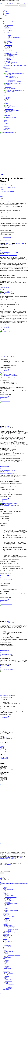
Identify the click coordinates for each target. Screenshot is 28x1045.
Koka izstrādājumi (9, 109)
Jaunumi (6, 125)
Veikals (5, 120)
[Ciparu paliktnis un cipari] (14, 654)
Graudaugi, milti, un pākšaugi (9, 916)
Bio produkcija (15, 21)
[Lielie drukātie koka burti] (14, 579)
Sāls (6, 102)
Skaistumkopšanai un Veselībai (12, 110)
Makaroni (7, 70)
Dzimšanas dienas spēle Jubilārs (7, 473)
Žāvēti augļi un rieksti (10, 953)
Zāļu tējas (7, 48)
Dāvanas (6, 123)
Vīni (9, 38)
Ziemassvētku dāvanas (7, 971)
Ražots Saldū (13, 117)
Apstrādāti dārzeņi (9, 25)
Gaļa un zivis (13, 50)
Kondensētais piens (9, 91)
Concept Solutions (8, 864)
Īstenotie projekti (3, 751)
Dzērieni (11, 30)
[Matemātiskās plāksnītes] (14, 343)
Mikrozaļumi (8, 28)
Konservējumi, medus (19, 73)
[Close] (0, 877)
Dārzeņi (7, 27)
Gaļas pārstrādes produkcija (11, 52)
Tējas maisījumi (8, 46)
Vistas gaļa (7, 58)
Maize (6, 85)
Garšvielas (7, 97)
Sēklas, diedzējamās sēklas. (14, 955)
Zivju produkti (8, 63)
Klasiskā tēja (8, 47)
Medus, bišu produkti (10, 76)
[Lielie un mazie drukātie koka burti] (14, 374)
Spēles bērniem (8, 111)
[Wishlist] (1, 175)
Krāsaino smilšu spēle (5, 427)
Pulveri (6, 100)
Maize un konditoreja (18, 83)
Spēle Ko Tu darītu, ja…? (5, 293)
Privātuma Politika (4, 757)
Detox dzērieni (8, 41)
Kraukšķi (5, 924)
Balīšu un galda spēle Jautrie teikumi (8, 505)
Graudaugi (7, 68)
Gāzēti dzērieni (8, 42)
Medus (9, 78)
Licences (2, 748)
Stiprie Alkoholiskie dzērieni (14, 37)
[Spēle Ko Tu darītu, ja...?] (14, 291)
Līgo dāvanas (8, 890)
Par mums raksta (3, 749)
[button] (4, 287)
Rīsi (6, 921)
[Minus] (14, 233)
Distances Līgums (4, 758)
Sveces (6, 112)
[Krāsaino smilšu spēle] (14, 413)
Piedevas (11, 95)
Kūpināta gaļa (8, 53)
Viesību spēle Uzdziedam (5, 622)
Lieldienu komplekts (7, 948)
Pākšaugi (7, 923)
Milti (6, 71)
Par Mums (6, 126)
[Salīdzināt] (2, 251)
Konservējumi (8, 74)
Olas (6, 92)
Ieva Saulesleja (8, 426)
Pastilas (4, 940)
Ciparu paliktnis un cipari (5, 655)
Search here (2, 6)
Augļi (6, 26)
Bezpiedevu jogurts (7, 968)
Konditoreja (8, 84)
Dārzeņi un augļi (7, 23)
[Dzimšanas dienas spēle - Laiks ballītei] (1, 185)
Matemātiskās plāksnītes (5, 356)
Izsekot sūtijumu (3, 759)
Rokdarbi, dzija (8, 114)
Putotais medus (11, 80)
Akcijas (5, 121)
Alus (9, 33)
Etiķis (6, 961)
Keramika (7, 107)
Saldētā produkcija (9, 55)
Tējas (6, 983)
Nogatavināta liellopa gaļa (11, 54)
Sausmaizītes (8, 87)
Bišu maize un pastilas (13, 77)
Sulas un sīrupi (8, 45)
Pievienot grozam (4, 234)
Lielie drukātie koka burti (5, 581)
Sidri (9, 36)
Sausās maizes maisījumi (10, 88)
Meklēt (22, 6)
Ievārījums (5, 939)
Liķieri (9, 35)
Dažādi (9, 105)
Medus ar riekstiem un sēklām (14, 81)
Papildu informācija (7, 237)
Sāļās (6, 952)
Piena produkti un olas (19, 90)
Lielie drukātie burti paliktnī (6, 695)
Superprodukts (6, 913)
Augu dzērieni (8, 40)
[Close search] (1, 875)
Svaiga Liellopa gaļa (9, 56)
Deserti (4, 905)
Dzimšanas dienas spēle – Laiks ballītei (8, 255)
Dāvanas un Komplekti (10, 106)
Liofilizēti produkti (9, 951)
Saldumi (7, 956)
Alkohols (7, 32)
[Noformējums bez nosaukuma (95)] (8, 132)
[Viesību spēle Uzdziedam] (1, 191)
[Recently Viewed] (4, 870)
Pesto (6, 99)
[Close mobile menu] (0, 882)
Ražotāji (6, 129)
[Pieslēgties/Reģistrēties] (3, 9)
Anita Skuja (6, 200)
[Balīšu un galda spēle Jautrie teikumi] (14, 503)
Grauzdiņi (5, 887)
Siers (6, 94)
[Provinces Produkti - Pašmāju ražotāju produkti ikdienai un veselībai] (14, 3)
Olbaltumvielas (6, 893)
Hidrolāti (5, 969)
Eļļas (6, 967)
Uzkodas (5, 950)
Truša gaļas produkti (12, 62)
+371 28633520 (3, 737)
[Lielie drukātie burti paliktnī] (14, 682)
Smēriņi (7, 103)
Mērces (7, 98)
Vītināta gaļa (8, 59)
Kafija (6, 43)
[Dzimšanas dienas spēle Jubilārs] (14, 470)
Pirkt (10, 234)
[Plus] (0, 233)
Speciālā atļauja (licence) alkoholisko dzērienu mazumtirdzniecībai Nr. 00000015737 (11, 858)
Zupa (8, 115)
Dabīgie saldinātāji (7, 957)
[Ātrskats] (0, 251)
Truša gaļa (7, 61)
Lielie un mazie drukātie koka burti (7, 375)
